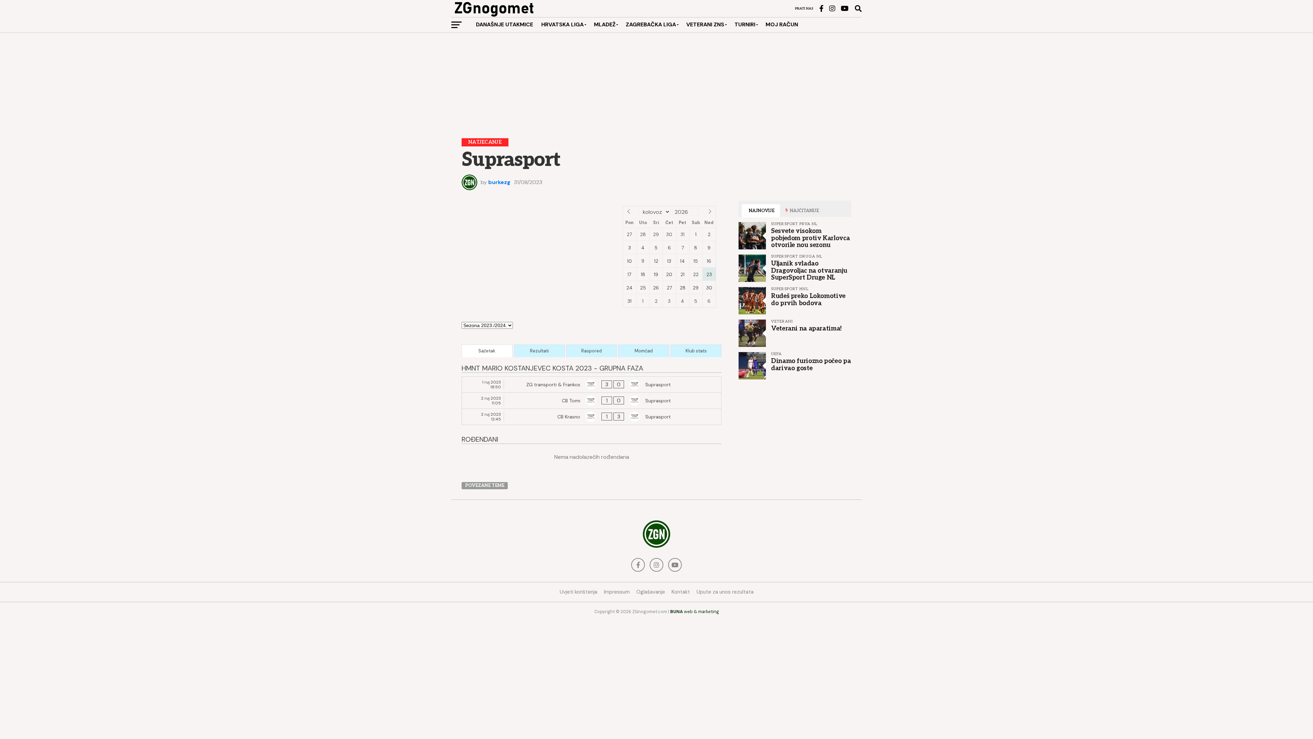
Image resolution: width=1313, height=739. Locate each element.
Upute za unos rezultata (725, 591)
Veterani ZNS (705, 24)
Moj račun (782, 24)
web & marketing (694, 611)
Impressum (617, 591)
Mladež (604, 24)
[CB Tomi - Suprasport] (591, 401)
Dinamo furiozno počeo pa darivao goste (811, 364)
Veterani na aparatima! (806, 328)
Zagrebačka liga (651, 24)
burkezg (499, 182)
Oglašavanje (650, 591)
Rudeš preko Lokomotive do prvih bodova (808, 299)
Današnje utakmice (504, 24)
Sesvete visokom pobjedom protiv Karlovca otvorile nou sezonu (810, 237)
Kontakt (681, 591)
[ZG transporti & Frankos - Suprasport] (591, 384)
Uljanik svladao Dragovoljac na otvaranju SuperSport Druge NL (809, 270)
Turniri (744, 24)
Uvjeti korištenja (578, 591)
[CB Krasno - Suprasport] (591, 417)
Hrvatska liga (562, 24)
